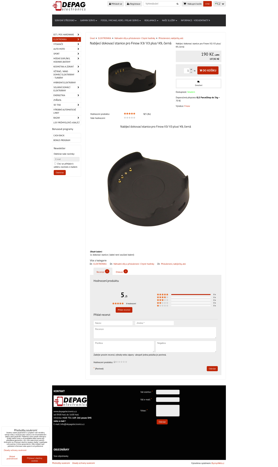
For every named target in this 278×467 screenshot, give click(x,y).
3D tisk (57, 104)
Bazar (56, 117)
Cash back (58, 135)
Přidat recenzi (124, 309)
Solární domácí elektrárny (61, 89)
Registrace (135, 3)
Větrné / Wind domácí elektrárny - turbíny (63, 74)
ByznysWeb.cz (218, 463)
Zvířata (57, 100)
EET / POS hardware (63, 34)
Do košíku (209, 70)
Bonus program (61, 140)
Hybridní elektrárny (64, 82)
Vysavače (58, 44)
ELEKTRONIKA (100, 263)
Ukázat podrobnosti (12, 457)
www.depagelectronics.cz (65, 411)
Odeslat (212, 368)
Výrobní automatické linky (64, 111)
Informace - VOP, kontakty (194, 20)
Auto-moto (59, 49)
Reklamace (150, 20)
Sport (56, 53)
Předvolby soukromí (61, 463)
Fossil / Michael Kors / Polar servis (120, 20)
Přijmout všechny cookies (34, 459)
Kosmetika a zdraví (63, 66)
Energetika (59, 95)
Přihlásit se (116, 3)
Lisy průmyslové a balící (66, 122)
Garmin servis (87, 20)
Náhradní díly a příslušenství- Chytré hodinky (134, 263)
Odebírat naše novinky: (64, 153)
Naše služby (168, 20)
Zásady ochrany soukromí (83, 463)
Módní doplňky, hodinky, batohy (61, 60)
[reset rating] (114, 362)
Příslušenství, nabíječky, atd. (173, 263)
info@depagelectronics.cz (72, 424)
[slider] (129, 113)
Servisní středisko (64, 20)
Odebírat (60, 172)
